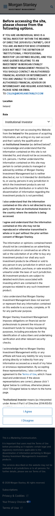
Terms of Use (29, 374)
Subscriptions (10, 489)
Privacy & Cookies (13, 495)
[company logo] (23, 6)
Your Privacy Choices (14, 501)
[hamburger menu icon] (5, 6)
